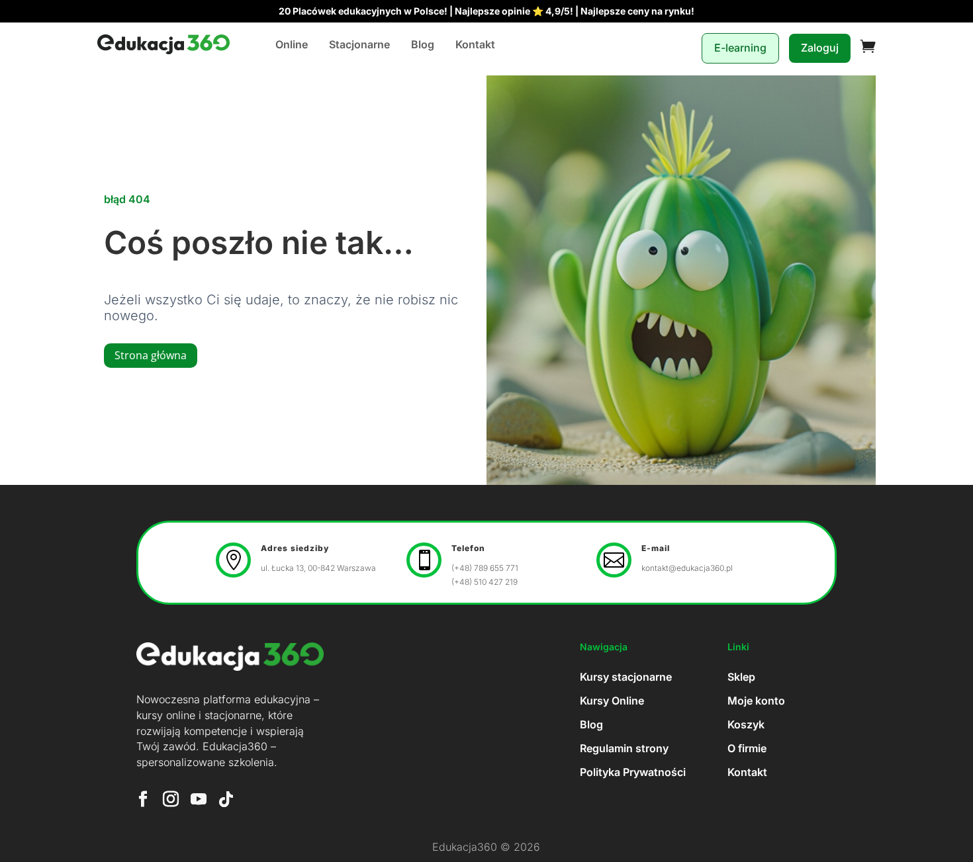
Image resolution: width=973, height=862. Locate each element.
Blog (422, 44)
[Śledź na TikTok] (226, 799)
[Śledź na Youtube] (198, 799)
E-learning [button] (740, 47)
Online (291, 44)
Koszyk (745, 724)
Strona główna (151, 355)
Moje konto (756, 700)
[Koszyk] (868, 48)
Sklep (741, 676)
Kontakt (475, 44)
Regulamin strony (624, 748)
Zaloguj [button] (820, 47)
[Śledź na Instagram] (171, 799)
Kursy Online (612, 700)
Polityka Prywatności (633, 772)
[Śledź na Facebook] (143, 799)
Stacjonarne (359, 44)
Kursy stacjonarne (626, 676)
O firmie (746, 748)
